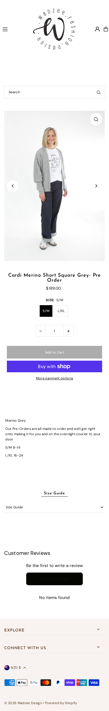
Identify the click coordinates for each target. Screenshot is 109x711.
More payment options (54, 378)
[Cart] (106, 29)
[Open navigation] (13, 28)
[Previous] (13, 186)
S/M (46, 311)
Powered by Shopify (61, 703)
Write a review (54, 579)
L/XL (61, 311)
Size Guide (14, 507)
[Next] (96, 186)
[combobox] (54, 92)
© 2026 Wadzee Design (23, 703)
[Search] (98, 92)
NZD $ (16, 667)
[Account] (97, 29)
